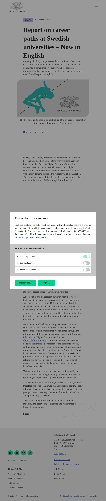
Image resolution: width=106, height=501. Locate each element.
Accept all (45, 283)
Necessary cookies (27, 256)
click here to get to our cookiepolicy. (30, 237)
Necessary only (24, 283)
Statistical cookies (27, 263)
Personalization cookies (29, 269)
